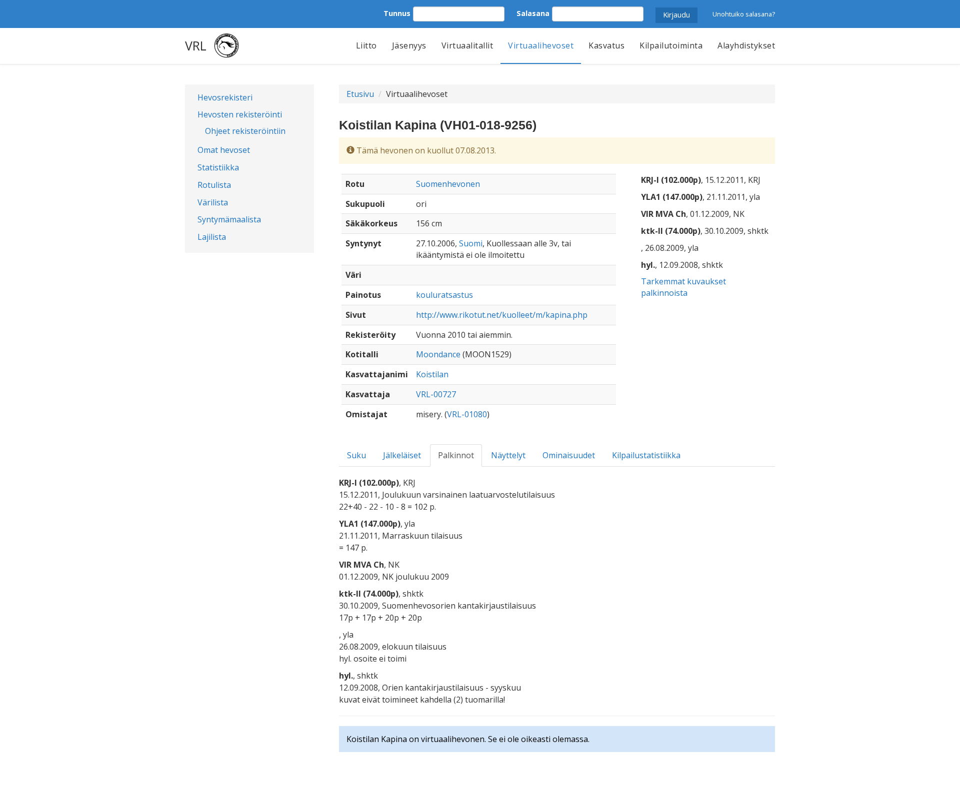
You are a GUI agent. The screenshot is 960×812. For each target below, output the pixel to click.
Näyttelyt (508, 455)
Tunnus (397, 13)
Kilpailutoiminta (671, 45)
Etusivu (360, 93)
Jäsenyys (409, 45)
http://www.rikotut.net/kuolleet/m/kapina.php (502, 314)
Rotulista (214, 184)
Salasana (533, 13)
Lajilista (212, 236)
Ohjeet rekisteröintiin (245, 130)
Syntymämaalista (229, 219)
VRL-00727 (436, 394)
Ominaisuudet (568, 455)
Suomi (470, 243)
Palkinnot (456, 455)
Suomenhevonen (448, 183)
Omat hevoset (224, 149)
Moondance (438, 354)
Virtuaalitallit (468, 45)
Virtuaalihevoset (541, 45)
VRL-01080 (467, 414)
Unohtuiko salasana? (743, 13)
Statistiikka (218, 167)
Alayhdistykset (746, 45)
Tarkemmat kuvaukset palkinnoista (683, 287)
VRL (195, 45)
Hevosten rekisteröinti (240, 114)
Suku (356, 455)
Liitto (366, 45)
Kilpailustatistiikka (646, 455)
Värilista (213, 202)
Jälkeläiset (402, 455)
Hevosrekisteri (225, 97)
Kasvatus (606, 45)
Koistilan (432, 374)
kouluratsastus (444, 294)
